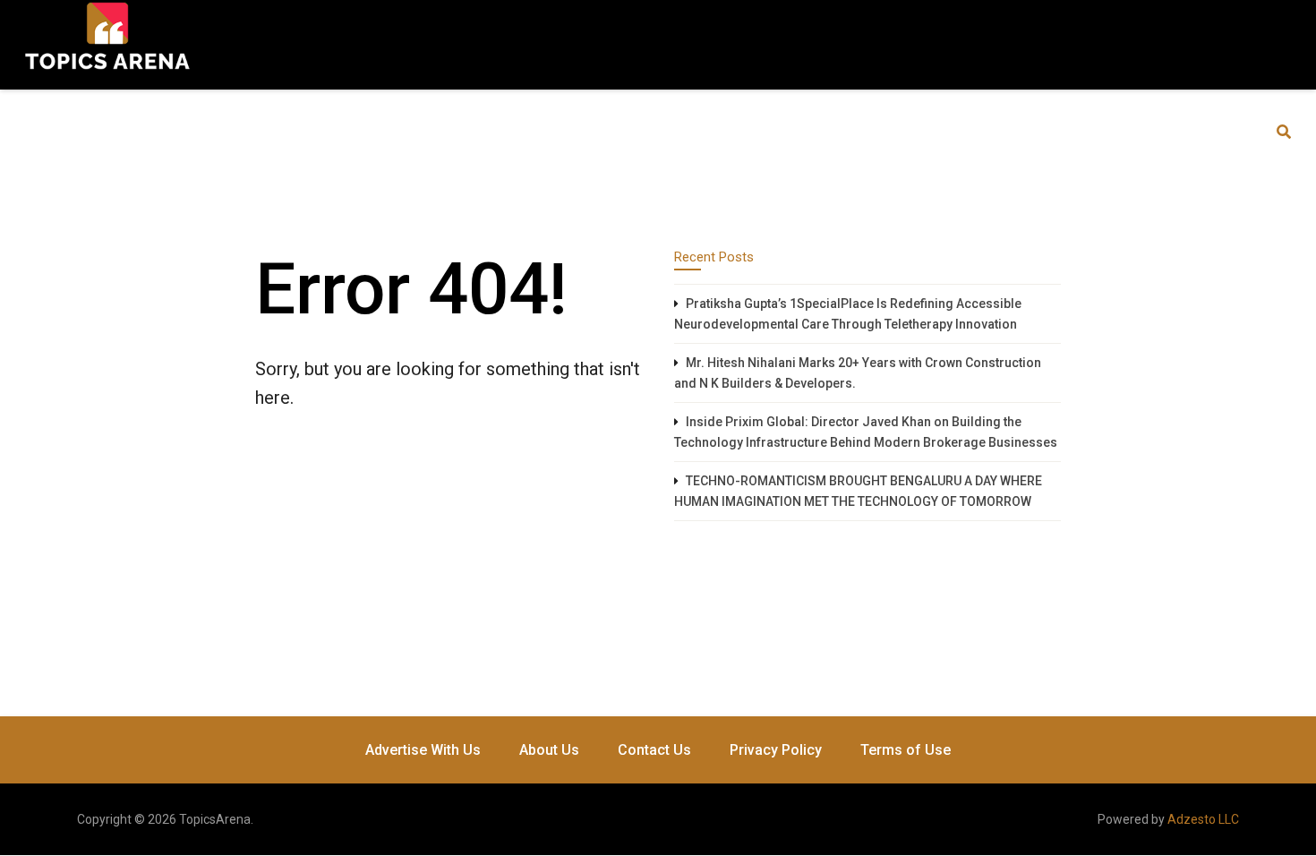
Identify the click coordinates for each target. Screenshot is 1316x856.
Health (644, 131)
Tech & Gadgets (939, 131)
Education (469, 131)
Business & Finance (342, 131)
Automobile (211, 131)
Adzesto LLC (1203, 819)
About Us (549, 749)
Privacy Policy (776, 749)
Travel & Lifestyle (1081, 131)
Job (843, 131)
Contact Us (654, 749)
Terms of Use (905, 749)
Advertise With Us (423, 749)
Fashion (561, 131)
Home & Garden (749, 131)
